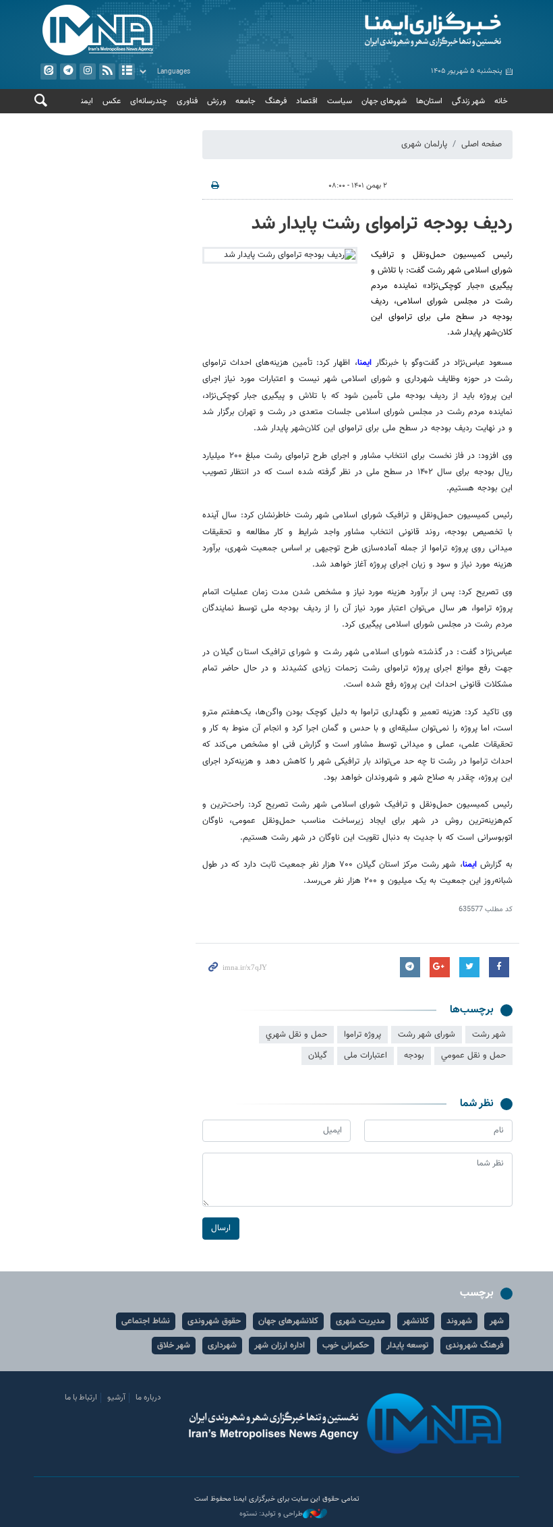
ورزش (216, 101)
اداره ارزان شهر (279, 1345)
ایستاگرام (88, 71)
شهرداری (222, 1345)
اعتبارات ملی (365, 1055)
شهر (497, 1321)
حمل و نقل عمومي (473, 1055)
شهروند (459, 1321)
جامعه (245, 101)
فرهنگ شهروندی (475, 1345)
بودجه (414, 1055)
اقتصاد (307, 101)
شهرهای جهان (384, 101)
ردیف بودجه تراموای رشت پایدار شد (382, 224)
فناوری (187, 101)
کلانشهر (416, 1321)
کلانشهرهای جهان (288, 1321)
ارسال (221, 1228)
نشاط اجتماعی (145, 1321)
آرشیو (127, 71)
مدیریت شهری (360, 1321)
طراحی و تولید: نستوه (271, 1514)
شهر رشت (489, 1034)
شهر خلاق (173, 1345)
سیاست (339, 101)
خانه (501, 101)
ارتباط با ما (81, 1397)
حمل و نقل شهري (296, 1034)
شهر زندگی (468, 101)
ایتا (48, 71)
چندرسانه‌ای (148, 101)
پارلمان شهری (424, 144)
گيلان (317, 1055)
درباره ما (148, 1397)
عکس (112, 101)
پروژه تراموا (362, 1034)
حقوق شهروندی (214, 1321)
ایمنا (398, 30)
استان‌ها (429, 101)
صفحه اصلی (481, 144)
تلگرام (68, 71)
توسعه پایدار (407, 1345)
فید (107, 71)
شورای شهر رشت (426, 1034)
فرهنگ (276, 101)
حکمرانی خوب (345, 1345)
